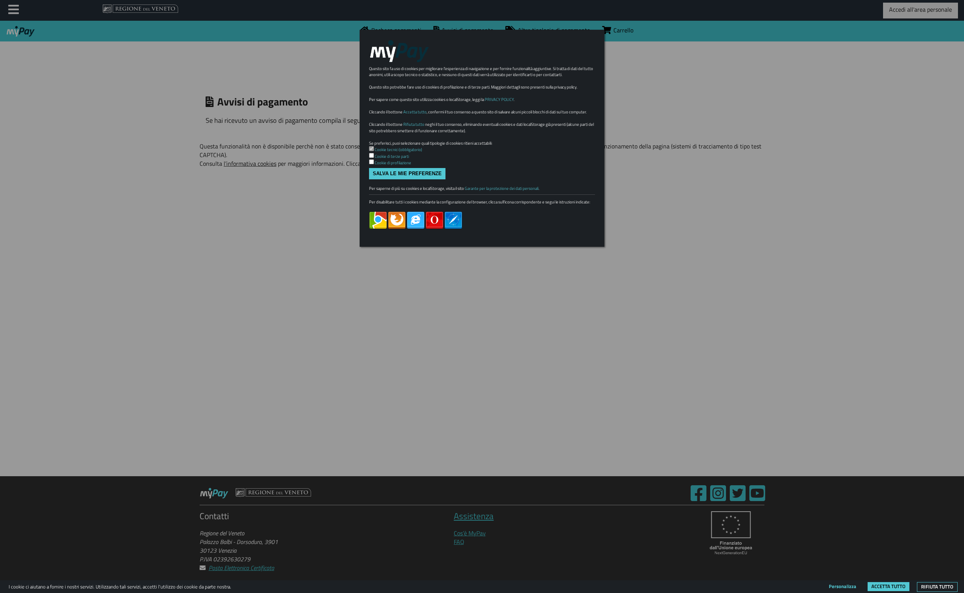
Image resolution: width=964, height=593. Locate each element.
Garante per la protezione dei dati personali (501, 188)
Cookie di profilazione (393, 163)
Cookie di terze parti (392, 156)
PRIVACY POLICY (499, 99)
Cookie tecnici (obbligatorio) (398, 150)
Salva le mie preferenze (407, 173)
